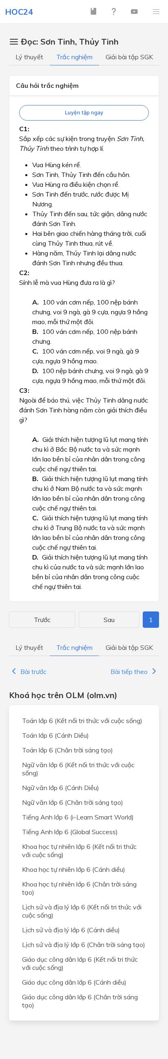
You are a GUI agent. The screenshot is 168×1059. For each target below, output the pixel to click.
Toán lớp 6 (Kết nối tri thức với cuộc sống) (82, 720)
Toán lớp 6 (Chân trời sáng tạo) (67, 750)
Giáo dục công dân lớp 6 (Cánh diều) (74, 982)
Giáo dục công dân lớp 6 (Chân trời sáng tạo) (80, 1001)
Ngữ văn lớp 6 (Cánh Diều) (60, 788)
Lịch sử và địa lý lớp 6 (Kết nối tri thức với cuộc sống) (81, 911)
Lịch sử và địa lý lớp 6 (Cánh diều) (71, 930)
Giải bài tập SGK (129, 57)
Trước (42, 620)
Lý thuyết (29, 57)
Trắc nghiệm (74, 57)
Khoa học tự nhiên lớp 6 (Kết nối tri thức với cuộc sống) (79, 850)
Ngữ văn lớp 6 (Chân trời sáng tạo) (72, 802)
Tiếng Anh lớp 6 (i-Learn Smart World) (78, 817)
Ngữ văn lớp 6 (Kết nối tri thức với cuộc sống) (78, 769)
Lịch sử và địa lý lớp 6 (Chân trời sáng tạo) (83, 944)
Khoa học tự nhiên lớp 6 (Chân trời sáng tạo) (79, 888)
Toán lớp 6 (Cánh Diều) (55, 735)
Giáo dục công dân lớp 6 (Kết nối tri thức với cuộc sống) (80, 963)
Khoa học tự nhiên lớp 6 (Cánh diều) (73, 869)
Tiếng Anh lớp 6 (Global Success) (70, 832)
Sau (109, 620)
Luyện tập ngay (84, 113)
